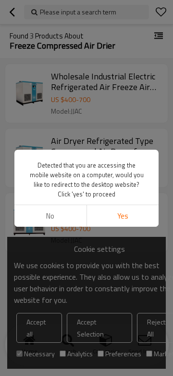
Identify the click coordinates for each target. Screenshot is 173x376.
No (50, 215)
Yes (122, 215)
